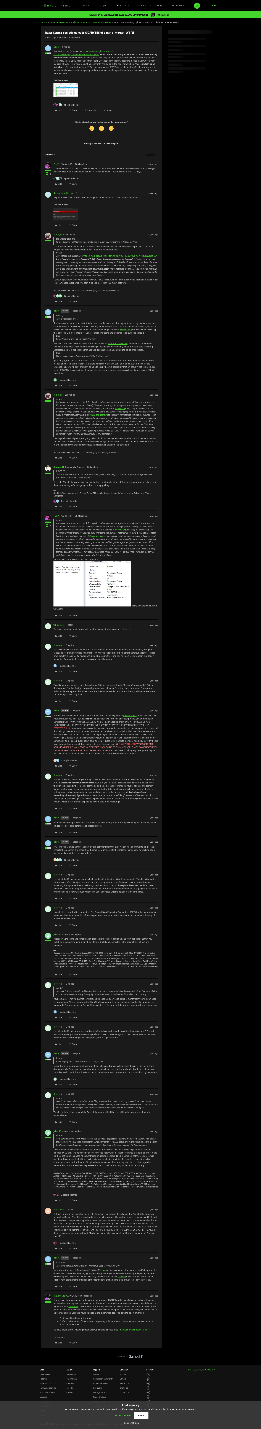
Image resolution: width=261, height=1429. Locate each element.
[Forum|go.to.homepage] (57, 6)
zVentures (124, 1388)
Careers (123, 1379)
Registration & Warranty (103, 1379)
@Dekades (73, 1306)
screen (105, 1270)
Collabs (69, 1392)
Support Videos (99, 1397)
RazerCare (97, 1388)
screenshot (125, 329)
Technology (71, 1374)
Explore (69, 1370)
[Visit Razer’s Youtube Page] (148, 1392)
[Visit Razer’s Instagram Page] (148, 1379)
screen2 (122, 1276)
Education (44, 1397)
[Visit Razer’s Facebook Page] (148, 1375)
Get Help (96, 1374)
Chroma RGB (71, 1379)
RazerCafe (44, 1379)
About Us (123, 1374)
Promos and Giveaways (151, 6)
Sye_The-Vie (59, 1295)
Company (124, 1370)
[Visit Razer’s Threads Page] (148, 1384)
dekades (57, 467)
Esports (69, 1388)
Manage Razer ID (100, 1392)
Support (103, 6)
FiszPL (56, 164)
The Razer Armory (81, 22)
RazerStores (45, 1374)
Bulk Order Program (48, 1392)
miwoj (56, 46)
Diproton (57, 645)
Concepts (70, 1383)
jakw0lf (57, 934)
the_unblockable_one (63, 193)
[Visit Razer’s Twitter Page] (148, 1388)
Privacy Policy (130, 715)
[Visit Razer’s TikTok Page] (148, 1397)
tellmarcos (58, 624)
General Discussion (102, 22)
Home (44, 22)
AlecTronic (58, 1209)
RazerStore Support (101, 1383)
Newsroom (124, 1383)
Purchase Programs (48, 1388)
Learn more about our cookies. (181, 1409)
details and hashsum (117, 343)
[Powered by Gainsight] (130, 1357)
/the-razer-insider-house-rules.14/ (135, 1329)
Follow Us (150, 1370)
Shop (42, 1370)
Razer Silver (178, 6)
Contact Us (124, 1392)
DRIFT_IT (57, 234)
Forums (86, 6)
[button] (212, 6)
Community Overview (60, 22)
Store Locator (45, 1383)
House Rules (123, 6)
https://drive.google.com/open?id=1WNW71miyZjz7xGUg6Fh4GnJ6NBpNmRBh (120, 256)
